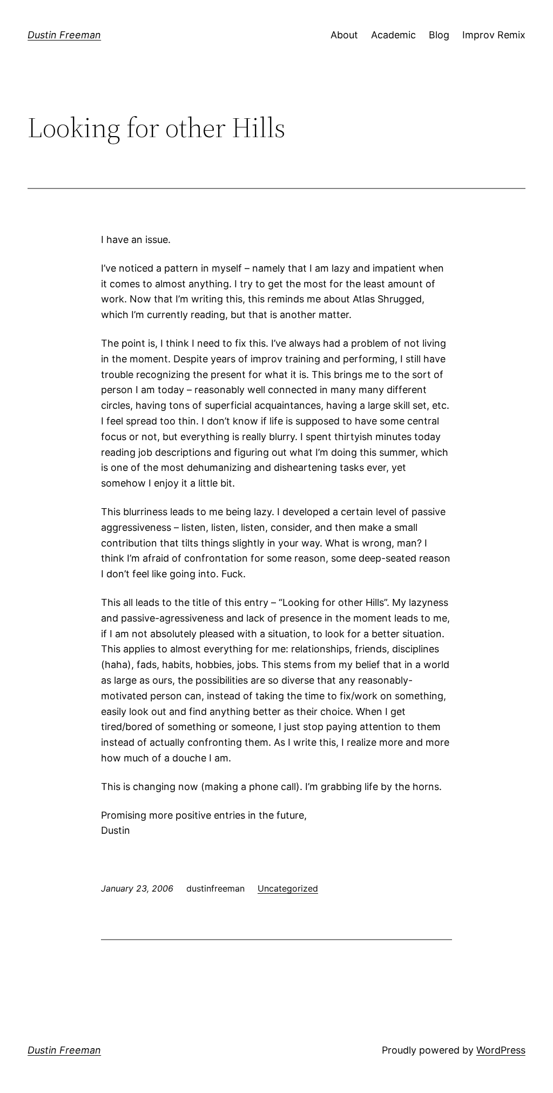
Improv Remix (493, 35)
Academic (393, 35)
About (344, 35)
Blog (439, 35)
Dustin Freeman (64, 35)
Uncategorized (288, 888)
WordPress (500, 1050)
